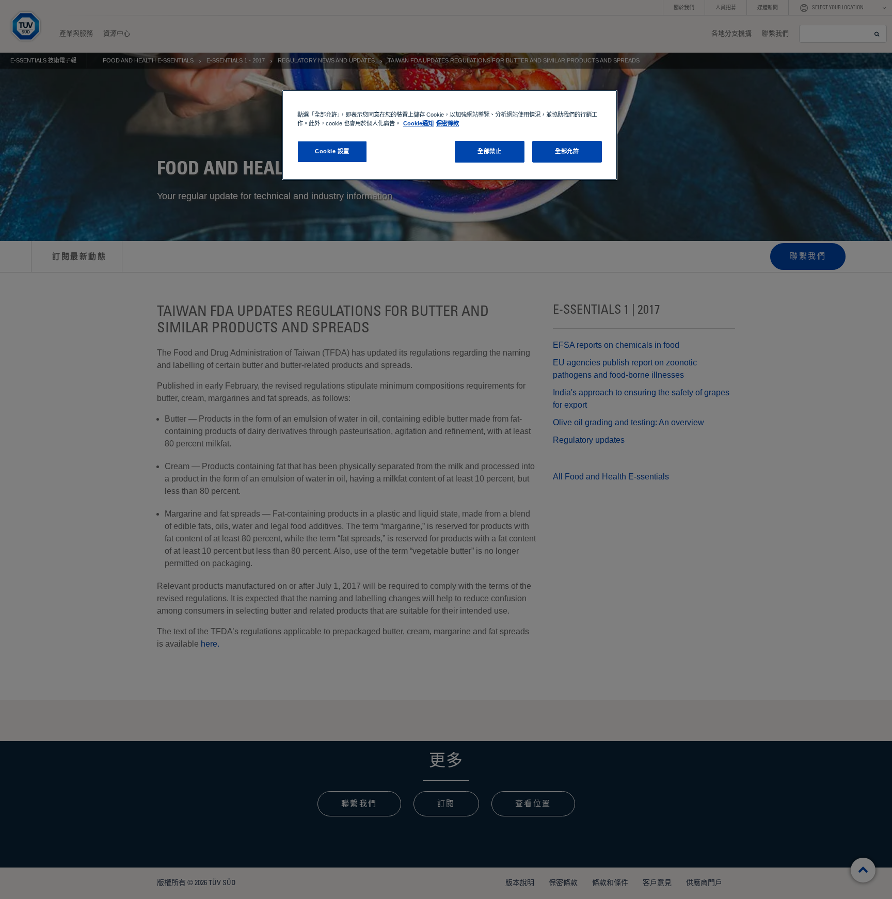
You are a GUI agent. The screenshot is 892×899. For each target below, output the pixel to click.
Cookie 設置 (332, 151)
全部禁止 (489, 151)
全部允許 (567, 151)
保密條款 (447, 123)
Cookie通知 (418, 123)
